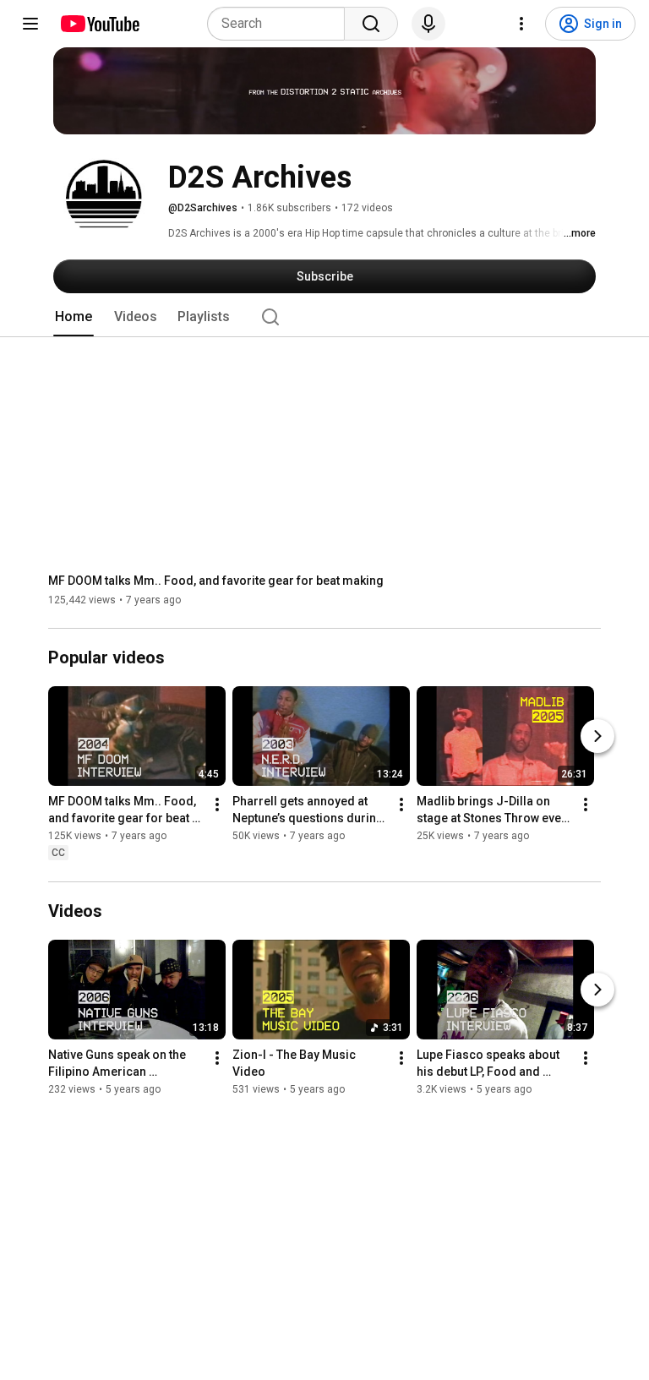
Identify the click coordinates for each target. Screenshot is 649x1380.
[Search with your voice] (428, 24)
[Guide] (30, 24)
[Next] (597, 737)
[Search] (371, 24)
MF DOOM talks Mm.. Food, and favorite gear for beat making (216, 580)
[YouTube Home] (99, 23)
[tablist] (324, 317)
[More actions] (217, 805)
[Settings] (521, 24)
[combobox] (281, 24)
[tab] (73, 317)
